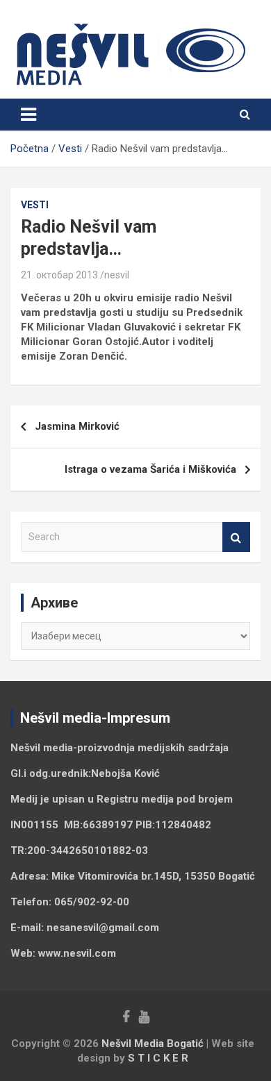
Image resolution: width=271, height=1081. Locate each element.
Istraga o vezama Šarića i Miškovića (150, 469)
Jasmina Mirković (77, 426)
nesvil (116, 274)
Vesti (35, 204)
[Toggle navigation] (28, 115)
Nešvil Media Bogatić (152, 1043)
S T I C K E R (158, 1058)
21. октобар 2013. (60, 274)
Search (236, 537)
